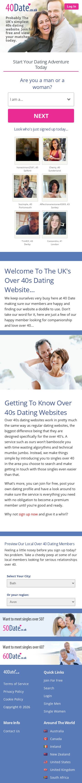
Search (49, 688)
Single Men (52, 703)
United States (60, 762)
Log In (71, 6)
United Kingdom (62, 770)
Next (41, 116)
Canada (56, 739)
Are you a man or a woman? (42, 83)
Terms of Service (16, 684)
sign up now (28, 514)
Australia (57, 731)
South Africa (59, 777)
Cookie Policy (13, 699)
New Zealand (60, 754)
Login (48, 696)
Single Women (55, 711)
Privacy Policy (13, 691)
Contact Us (11, 731)
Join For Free (53, 680)
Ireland (55, 746)
